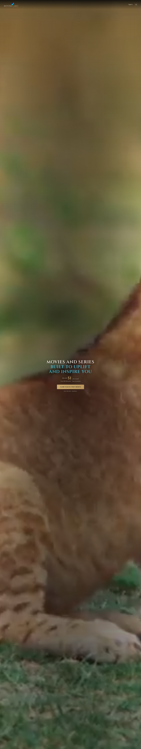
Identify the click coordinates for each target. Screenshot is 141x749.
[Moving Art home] (11, 4)
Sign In (131, 4)
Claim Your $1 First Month (70, 387)
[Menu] (136, 4)
